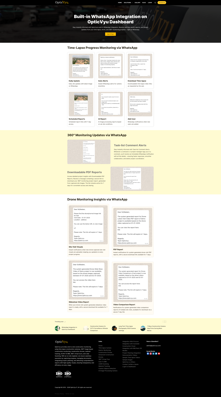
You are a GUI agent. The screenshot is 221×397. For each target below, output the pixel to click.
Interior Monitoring (105, 350)
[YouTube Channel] (159, 354)
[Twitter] (156, 354)
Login (150, 2)
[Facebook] (147, 354)
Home (120, 2)
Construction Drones (105, 352)
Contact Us (162, 2)
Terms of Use (69, 394)
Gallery (137, 2)
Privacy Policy (59, 394)
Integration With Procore (130, 341)
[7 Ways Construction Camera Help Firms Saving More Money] (142, 328)
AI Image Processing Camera (108, 371)
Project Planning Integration (131, 353)
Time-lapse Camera (105, 348)
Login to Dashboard (129, 366)
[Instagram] (150, 354)
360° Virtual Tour (104, 359)
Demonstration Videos (129, 355)
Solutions (127, 2)
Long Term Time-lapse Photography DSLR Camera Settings (127, 328)
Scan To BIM (103, 361)
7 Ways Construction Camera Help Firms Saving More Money (156, 328)
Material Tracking (104, 366)
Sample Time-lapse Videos (131, 357)
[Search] (155, 2)
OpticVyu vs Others (128, 362)
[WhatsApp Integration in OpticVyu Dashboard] (57, 328)
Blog (144, 2)
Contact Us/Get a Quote (130, 364)
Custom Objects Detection (107, 368)
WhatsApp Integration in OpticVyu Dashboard (69, 328)
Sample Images (127, 360)
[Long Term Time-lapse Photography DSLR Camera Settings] (114, 328)
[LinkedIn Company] (153, 354)
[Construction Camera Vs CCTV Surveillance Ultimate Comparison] (85, 328)
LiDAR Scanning (104, 364)
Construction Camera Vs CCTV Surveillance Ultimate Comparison (99, 328)
